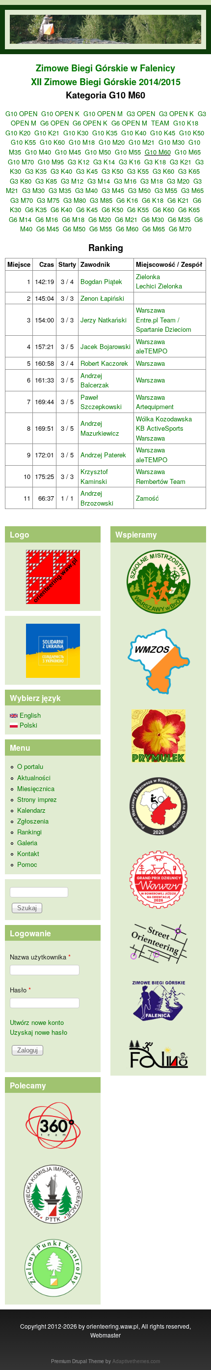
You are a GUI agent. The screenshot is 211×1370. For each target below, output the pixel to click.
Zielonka (148, 276)
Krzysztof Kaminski (94, 476)
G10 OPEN (21, 113)
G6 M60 (127, 228)
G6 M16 (46, 219)
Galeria (27, 842)
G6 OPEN (54, 122)
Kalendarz (31, 810)
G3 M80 (74, 200)
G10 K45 (162, 132)
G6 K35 (36, 209)
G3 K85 (46, 181)
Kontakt (28, 853)
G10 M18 (82, 142)
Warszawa (150, 310)
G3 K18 (155, 161)
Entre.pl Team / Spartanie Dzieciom (163, 324)
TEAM (160, 122)
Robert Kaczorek (104, 363)
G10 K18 (185, 122)
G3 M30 (33, 190)
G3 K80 (20, 181)
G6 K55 (138, 209)
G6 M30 (152, 219)
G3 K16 (129, 161)
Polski (27, 725)
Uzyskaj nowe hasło (38, 1032)
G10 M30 (171, 142)
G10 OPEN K (60, 113)
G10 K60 (52, 142)
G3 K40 (61, 171)
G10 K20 (17, 132)
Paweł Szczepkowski (101, 402)
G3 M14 (98, 181)
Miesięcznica (35, 788)
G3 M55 (166, 190)
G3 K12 (78, 161)
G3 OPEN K (176, 113)
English (29, 715)
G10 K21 (46, 132)
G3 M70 (21, 200)
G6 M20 (99, 219)
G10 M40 (38, 152)
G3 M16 (125, 181)
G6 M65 (153, 228)
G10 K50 (191, 132)
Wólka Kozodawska (164, 418)
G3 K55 (138, 171)
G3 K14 (104, 161)
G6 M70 (180, 228)
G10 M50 (98, 152)
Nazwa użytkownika (40, 956)
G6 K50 (112, 209)
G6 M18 (73, 219)
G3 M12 (72, 181)
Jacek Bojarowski (105, 346)
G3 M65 (192, 190)
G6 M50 (74, 228)
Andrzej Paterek (103, 454)
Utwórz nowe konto (37, 1022)
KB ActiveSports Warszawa (160, 433)
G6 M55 (100, 228)
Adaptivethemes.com (136, 1361)
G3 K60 (163, 171)
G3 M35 (60, 190)
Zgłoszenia (33, 821)
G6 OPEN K (90, 122)
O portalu (30, 766)
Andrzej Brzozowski (96, 498)
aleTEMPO (151, 350)
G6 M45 (47, 228)
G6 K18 (152, 200)
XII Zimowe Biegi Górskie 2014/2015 (106, 81)
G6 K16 (127, 200)
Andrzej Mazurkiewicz (99, 428)
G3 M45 (113, 190)
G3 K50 (112, 171)
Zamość (147, 498)
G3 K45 (87, 171)
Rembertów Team (160, 481)
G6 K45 (87, 209)
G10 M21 (142, 142)
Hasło (20, 989)
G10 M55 (128, 152)
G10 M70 (21, 161)
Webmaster (105, 1335)
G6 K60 (163, 209)
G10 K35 (104, 132)
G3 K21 (180, 161)
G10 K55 (23, 142)
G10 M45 (68, 152)
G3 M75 (48, 200)
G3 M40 (86, 190)
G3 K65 (189, 171)
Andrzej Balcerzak (94, 380)
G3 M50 (139, 190)
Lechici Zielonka (159, 285)
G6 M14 (20, 219)
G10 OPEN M (103, 113)
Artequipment (155, 406)
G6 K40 (61, 209)
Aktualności (34, 777)
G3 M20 (178, 181)
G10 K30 (75, 132)
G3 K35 (36, 171)
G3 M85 (101, 200)
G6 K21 (178, 200)
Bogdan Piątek (101, 281)
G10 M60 (158, 152)
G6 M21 (126, 219)
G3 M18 (151, 181)
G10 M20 (112, 142)
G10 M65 (188, 152)
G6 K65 (189, 209)
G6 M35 (179, 219)
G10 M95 (51, 161)
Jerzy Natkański (103, 319)
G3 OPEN (141, 113)
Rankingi (29, 831)
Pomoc (27, 864)
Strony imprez (37, 799)
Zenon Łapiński (102, 298)
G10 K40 (133, 132)
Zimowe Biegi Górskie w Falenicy (105, 68)
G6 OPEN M (129, 122)
